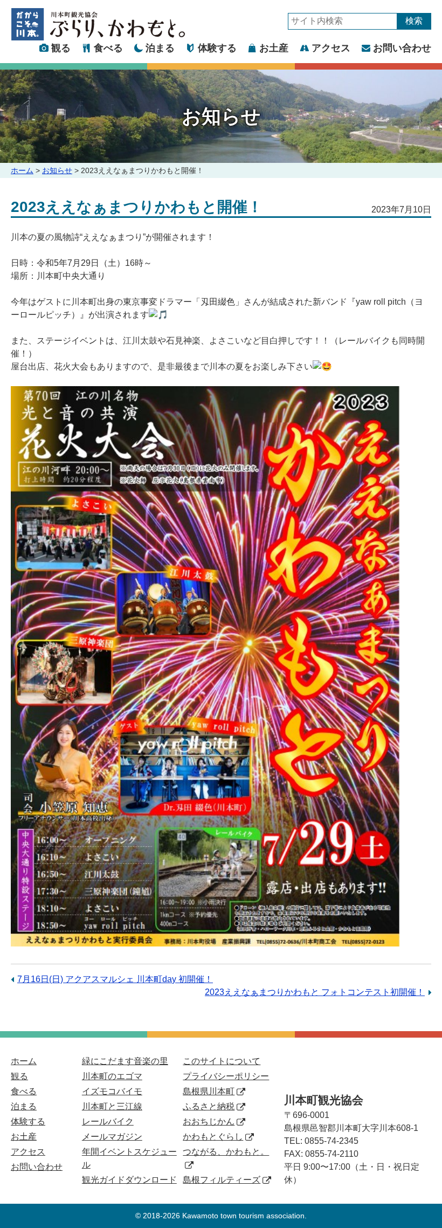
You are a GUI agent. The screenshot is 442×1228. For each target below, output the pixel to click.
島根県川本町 (208, 1091)
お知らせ (57, 170)
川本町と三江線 (112, 1106)
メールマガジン (112, 1136)
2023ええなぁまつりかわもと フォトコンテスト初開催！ (315, 992)
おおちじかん (208, 1121)
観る (61, 48)
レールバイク (108, 1121)
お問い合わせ (402, 48)
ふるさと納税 (208, 1106)
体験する (217, 48)
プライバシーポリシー (226, 1076)
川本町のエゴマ (112, 1076)
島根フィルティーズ (221, 1179)
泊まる (160, 48)
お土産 (273, 48)
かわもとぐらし (213, 1136)
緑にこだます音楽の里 (125, 1061)
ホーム (22, 170)
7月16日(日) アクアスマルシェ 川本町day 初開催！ (115, 979)
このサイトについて (221, 1061)
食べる (108, 48)
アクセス (331, 48)
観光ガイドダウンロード (129, 1179)
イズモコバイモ (112, 1091)
